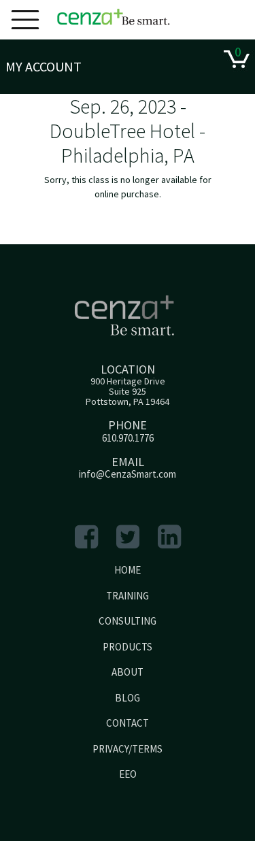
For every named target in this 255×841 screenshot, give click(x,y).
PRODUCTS (127, 646)
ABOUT (127, 671)
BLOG (127, 697)
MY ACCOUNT (43, 66)
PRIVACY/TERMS (127, 748)
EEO (128, 774)
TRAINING (127, 595)
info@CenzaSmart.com (127, 473)
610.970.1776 (128, 437)
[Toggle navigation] (25, 19)
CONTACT (127, 722)
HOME (127, 569)
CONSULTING (127, 620)
